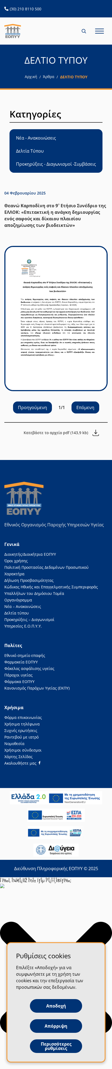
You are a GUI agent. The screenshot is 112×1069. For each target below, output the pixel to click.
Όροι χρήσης (16, 560)
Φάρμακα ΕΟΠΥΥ (19, 681)
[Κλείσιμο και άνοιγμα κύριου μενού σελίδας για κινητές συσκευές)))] (99, 31)
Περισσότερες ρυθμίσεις (56, 1046)
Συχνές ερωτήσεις (20, 730)
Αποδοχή (56, 1006)
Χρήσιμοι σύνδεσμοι (23, 750)
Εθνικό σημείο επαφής (24, 655)
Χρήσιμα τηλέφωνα (22, 724)
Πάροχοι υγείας (18, 675)
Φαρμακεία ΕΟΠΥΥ (21, 662)
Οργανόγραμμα (18, 600)
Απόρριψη (56, 1026)
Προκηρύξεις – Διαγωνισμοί (29, 619)
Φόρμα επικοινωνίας (23, 717)
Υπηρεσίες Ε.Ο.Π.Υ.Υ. (23, 626)
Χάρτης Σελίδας (18, 756)
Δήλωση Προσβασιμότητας (29, 580)
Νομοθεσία (14, 743)
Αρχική (31, 76)
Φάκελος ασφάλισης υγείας (29, 668)
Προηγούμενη (32, 407)
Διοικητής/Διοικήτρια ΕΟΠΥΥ (30, 554)
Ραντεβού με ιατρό (21, 737)
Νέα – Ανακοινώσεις (22, 606)
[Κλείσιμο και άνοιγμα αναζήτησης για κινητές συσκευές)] (84, 31)
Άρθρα (48, 76)
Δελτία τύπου (16, 613)
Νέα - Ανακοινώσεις (36, 138)
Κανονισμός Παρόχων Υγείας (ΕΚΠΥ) (37, 688)
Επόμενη (85, 407)
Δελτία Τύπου (30, 151)
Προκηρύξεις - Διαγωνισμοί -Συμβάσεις (56, 164)
